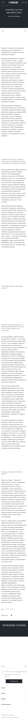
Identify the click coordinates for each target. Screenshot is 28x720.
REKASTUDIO (15, 717)
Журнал (7, 5)
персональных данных (21, 671)
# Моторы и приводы (6, 657)
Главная (2, 5)
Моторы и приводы (10, 609)
